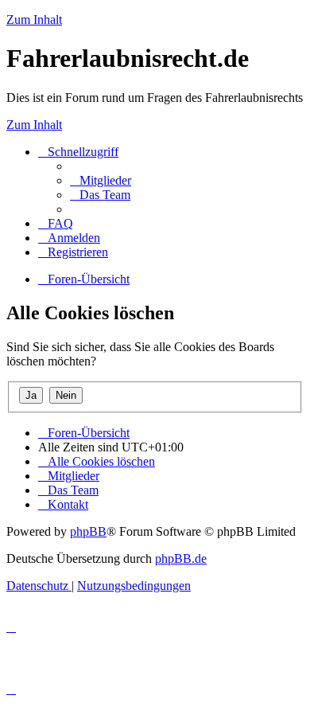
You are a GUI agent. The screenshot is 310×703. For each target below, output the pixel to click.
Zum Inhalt (34, 19)
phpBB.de (181, 558)
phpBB (88, 531)
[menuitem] (100, 180)
